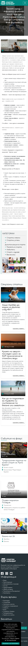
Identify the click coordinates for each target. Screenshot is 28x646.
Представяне (7, 587)
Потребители (8, 613)
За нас (5, 585)
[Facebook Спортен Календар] (2, 573)
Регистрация (7, 582)
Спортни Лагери (8, 611)
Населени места (8, 604)
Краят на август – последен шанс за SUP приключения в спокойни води (12, 354)
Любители (11, 249)
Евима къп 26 (8, 536)
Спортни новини (13, 238)
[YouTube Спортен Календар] (11, 573)
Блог (17, 25)
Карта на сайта (8, 615)
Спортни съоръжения (10, 606)
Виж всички (11, 254)
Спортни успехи (13, 240)
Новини (5, 608)
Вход (4, 580)
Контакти (6, 593)
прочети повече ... (19, 328)
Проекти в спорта (14, 247)
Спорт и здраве (13, 252)
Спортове (6, 602)
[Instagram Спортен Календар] (7, 573)
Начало (11, 25)
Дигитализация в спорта (15, 244)
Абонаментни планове (11, 584)
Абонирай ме (21, 628)
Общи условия (8, 589)
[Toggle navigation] (25, 2)
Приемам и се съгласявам (10, 643)
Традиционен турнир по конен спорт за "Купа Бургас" (14, 463)
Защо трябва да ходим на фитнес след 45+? (11, 307)
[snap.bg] (14, 265)
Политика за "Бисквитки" (11, 591)
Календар (6, 600)
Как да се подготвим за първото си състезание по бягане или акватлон (13, 402)
